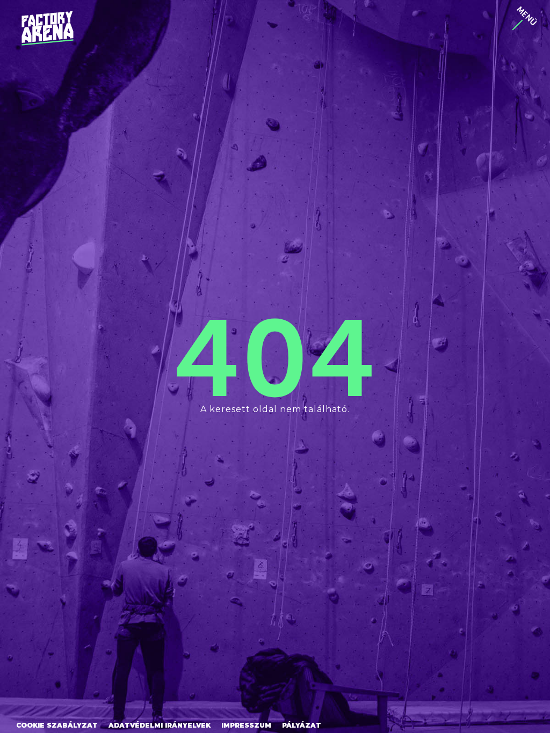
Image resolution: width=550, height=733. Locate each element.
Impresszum (246, 725)
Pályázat (301, 725)
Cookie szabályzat (57, 725)
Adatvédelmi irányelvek (159, 725)
